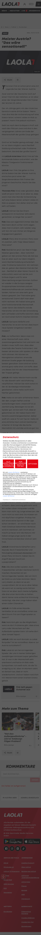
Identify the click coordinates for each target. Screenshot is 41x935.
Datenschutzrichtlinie (19, 499)
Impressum (6, 499)
